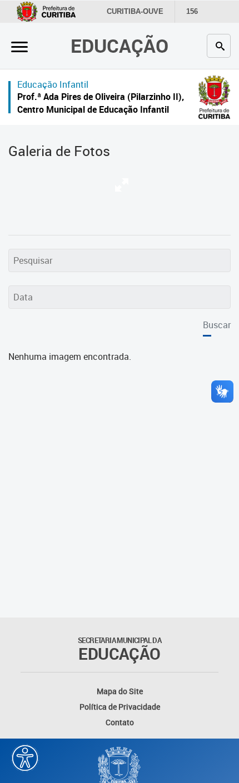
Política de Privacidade (119, 706)
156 (192, 11)
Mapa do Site (120, 691)
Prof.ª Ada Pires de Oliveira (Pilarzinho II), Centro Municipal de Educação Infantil (100, 103)
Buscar (217, 325)
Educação (119, 45)
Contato (120, 722)
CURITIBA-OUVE (135, 11)
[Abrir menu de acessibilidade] (25, 758)
